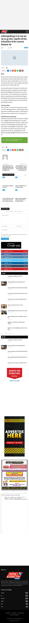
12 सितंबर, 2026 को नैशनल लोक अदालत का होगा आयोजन (17, 310)
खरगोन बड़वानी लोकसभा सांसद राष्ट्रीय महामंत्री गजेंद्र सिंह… (18, 287)
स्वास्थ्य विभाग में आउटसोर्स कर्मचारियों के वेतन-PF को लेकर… (18, 293)
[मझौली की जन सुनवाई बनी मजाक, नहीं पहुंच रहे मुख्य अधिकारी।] (4, 324)
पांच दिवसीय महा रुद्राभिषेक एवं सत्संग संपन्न (15, 276)
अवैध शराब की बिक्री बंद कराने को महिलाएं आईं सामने (16, 282)
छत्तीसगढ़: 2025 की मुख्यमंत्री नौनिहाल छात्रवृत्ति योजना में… (18, 357)
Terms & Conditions (14, 614)
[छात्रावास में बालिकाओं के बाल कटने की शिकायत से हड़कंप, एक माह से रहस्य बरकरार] (4, 318)
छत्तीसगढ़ (2, 601)
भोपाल (2, 606)
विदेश (2, 604)
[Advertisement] (14, 15)
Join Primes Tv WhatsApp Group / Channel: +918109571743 (13, 139)
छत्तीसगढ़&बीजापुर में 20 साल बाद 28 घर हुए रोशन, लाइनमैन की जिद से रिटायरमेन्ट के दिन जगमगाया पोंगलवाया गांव (21, 168)
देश (1, 595)
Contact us (14, 612)
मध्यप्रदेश (2, 593)
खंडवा (3, 177)
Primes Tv (17, 620)
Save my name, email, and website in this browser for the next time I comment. (14, 235)
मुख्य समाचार (26, 47)
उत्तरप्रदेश (2, 598)
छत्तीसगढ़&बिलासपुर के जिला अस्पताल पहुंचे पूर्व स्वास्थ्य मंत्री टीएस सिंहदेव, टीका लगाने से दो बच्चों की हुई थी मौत (7, 168)
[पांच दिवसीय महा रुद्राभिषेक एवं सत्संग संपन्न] (8, 181)
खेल (16, 177)
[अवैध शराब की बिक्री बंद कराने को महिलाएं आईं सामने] (21, 181)
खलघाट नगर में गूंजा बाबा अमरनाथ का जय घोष (15, 305)
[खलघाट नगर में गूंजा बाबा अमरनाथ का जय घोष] (4, 306)
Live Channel (8, 612)
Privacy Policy (21, 612)
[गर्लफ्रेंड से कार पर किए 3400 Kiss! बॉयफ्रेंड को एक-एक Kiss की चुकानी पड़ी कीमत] (4, 329)
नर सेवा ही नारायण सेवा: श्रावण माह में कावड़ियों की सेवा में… (17, 299)
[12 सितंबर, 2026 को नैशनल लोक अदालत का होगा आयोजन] (4, 312)
